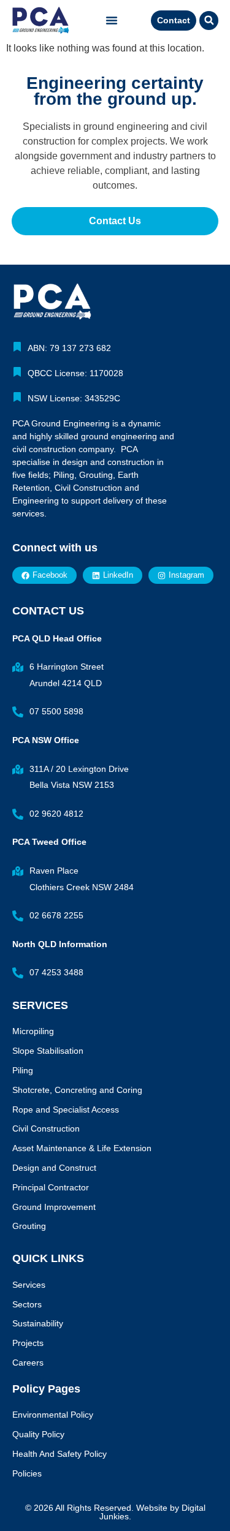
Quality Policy (38, 1434)
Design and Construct (54, 1168)
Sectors (27, 1304)
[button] (208, 20)
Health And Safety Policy (59, 1454)
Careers (28, 1362)
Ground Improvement (54, 1207)
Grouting (29, 1226)
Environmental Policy (52, 1414)
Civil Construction (46, 1128)
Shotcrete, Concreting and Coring (77, 1090)
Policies (27, 1473)
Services (28, 1285)
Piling (22, 1070)
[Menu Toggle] (111, 20)
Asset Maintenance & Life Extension (81, 1148)
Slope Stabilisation (47, 1051)
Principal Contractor (50, 1187)
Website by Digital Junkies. (152, 1512)
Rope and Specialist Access (65, 1109)
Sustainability (37, 1323)
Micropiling (33, 1031)
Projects (28, 1343)
